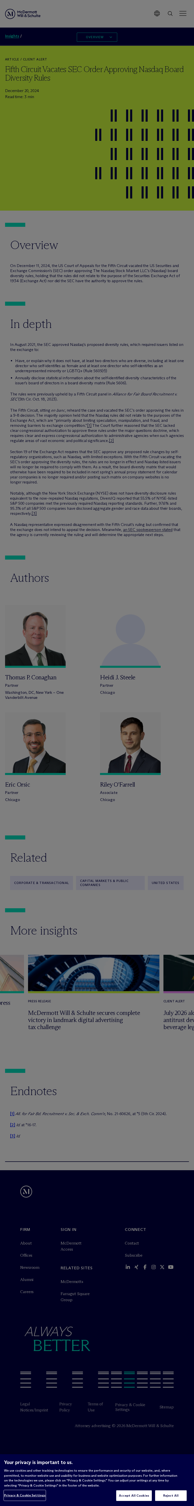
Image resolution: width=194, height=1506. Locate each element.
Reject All (171, 1495)
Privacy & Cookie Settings (24, 1495)
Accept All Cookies (134, 1495)
